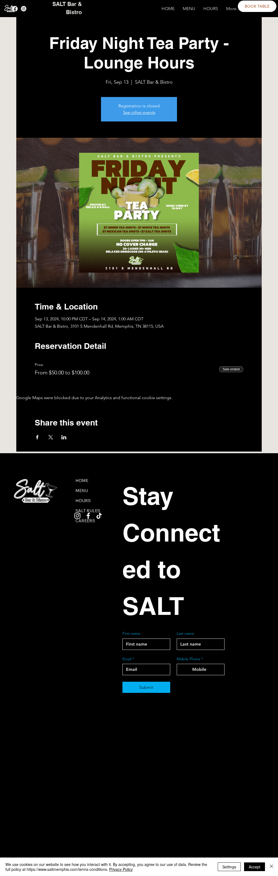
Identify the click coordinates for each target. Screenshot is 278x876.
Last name (185, 633)
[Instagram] (23, 8)
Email (128, 658)
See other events (139, 112)
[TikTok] (99, 516)
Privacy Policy (121, 869)
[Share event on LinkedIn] (64, 437)
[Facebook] (15, 8)
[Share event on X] (50, 437)
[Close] (271, 867)
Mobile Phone (190, 658)
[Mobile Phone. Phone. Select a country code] (185, 669)
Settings (229, 866)
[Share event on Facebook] (37, 437)
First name (131, 633)
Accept (254, 866)
